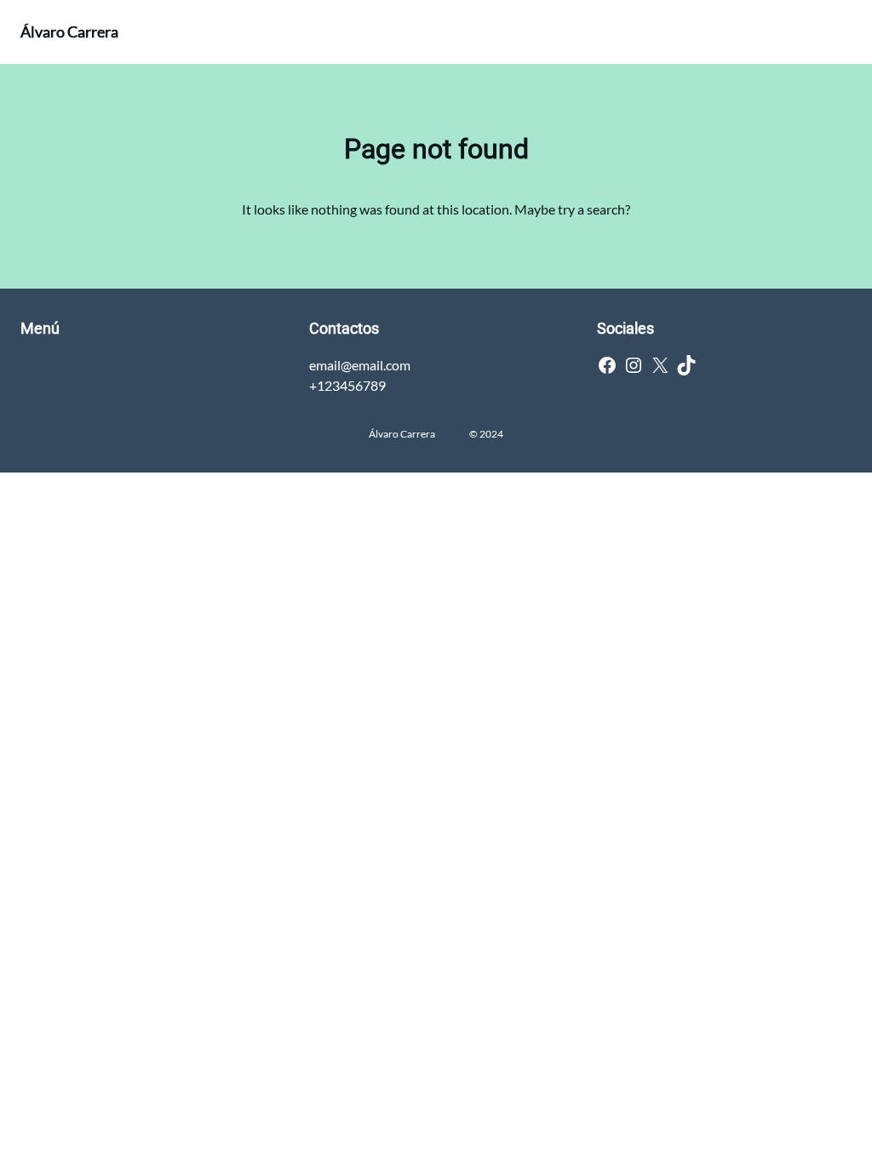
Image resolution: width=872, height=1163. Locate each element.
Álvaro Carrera (69, 31)
